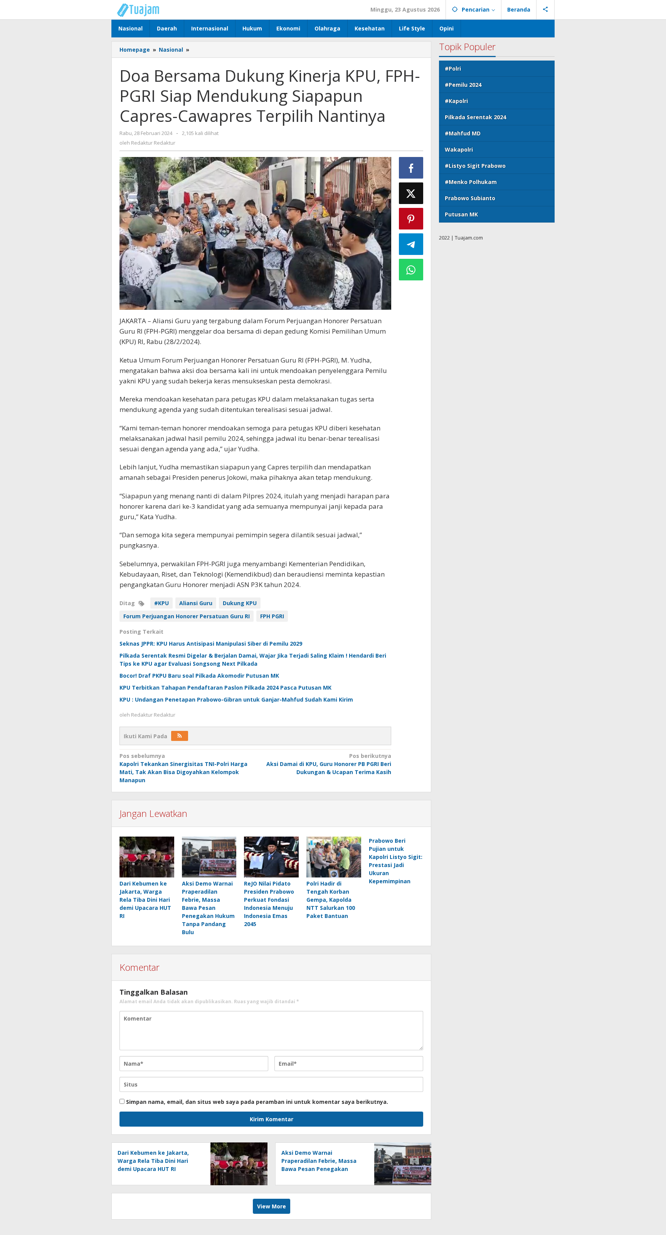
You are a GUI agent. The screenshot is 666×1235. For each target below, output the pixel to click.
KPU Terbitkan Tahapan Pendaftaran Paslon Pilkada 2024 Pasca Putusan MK (225, 687)
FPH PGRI (272, 616)
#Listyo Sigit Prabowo (475, 165)
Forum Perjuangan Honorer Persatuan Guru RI (186, 616)
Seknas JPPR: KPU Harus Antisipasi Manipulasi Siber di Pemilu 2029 (210, 643)
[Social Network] (545, 9)
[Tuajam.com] (142, 9)
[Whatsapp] (411, 269)
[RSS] (179, 736)
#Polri (453, 68)
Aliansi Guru (195, 603)
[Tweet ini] (411, 193)
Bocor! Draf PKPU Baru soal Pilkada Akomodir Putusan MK (199, 675)
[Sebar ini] (411, 168)
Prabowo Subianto (470, 198)
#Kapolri (456, 101)
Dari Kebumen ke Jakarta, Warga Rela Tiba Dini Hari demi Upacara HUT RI (145, 900)
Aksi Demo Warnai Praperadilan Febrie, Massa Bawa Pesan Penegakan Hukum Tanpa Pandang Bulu (208, 908)
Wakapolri (459, 149)
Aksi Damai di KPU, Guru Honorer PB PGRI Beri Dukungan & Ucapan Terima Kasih (328, 764)
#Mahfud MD (463, 133)
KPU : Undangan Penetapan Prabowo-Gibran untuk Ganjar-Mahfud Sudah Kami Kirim (236, 699)
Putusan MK (461, 214)
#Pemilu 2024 (463, 84)
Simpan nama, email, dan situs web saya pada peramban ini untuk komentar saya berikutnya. (257, 1101)
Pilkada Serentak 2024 (475, 117)
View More (271, 1206)
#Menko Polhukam (471, 182)
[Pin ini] (411, 218)
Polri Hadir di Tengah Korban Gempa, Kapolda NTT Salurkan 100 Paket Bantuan (330, 900)
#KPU (161, 603)
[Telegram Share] (411, 244)
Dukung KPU (240, 603)
